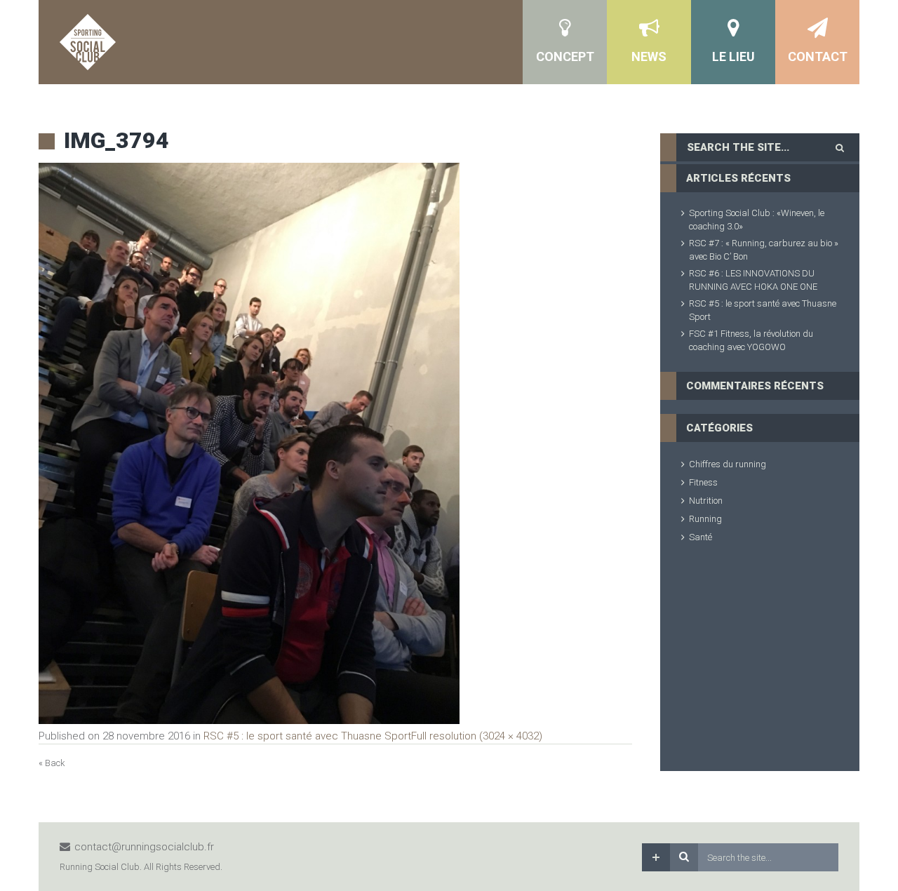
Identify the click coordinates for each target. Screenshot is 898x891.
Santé (700, 537)
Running (705, 519)
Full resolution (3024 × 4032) (476, 736)
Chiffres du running (727, 464)
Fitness (703, 482)
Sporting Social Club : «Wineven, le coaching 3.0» (756, 220)
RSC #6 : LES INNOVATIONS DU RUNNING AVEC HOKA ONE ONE (753, 280)
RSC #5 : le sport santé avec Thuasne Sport (307, 736)
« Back (52, 763)
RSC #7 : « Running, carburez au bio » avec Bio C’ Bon (763, 250)
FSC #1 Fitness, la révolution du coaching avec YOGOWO (751, 340)
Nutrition (706, 500)
